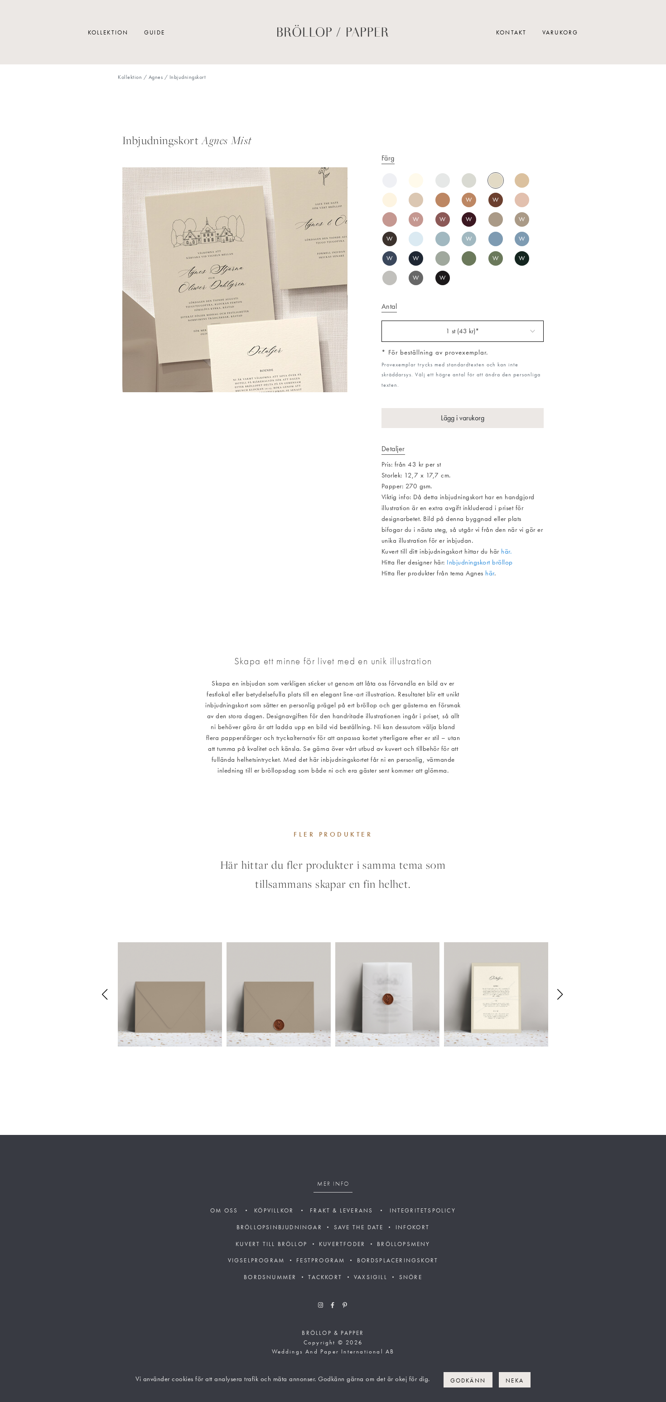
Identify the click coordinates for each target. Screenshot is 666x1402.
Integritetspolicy (423, 1210)
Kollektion (108, 32)
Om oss (224, 1210)
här (489, 573)
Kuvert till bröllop (271, 1244)
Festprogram (320, 1260)
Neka (515, 1380)
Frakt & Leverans (341, 1210)
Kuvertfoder (342, 1244)
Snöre (410, 1277)
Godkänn (468, 1380)
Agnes (156, 77)
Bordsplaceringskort (398, 1260)
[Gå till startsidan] (332, 32)
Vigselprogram (256, 1260)
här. (506, 551)
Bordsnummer (270, 1277)
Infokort (413, 1227)
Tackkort (325, 1277)
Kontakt (511, 32)
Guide (154, 32)
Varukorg (560, 32)
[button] (105, 994)
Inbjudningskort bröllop (480, 562)
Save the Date (359, 1227)
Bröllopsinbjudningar (279, 1227)
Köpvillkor (274, 1210)
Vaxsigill (370, 1277)
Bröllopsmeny (403, 1244)
